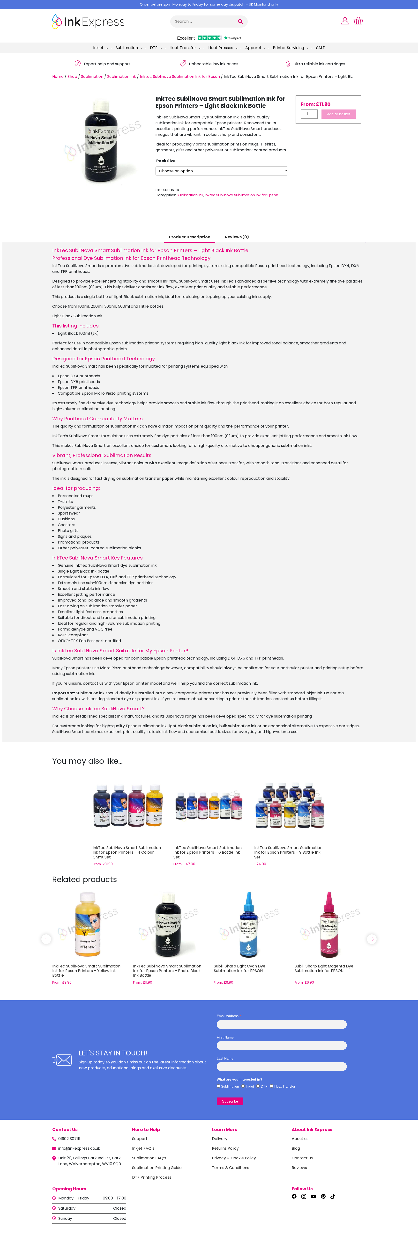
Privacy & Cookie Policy (234, 1158)
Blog (296, 1148)
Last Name (225, 1058)
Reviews (299, 1167)
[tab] (189, 237)
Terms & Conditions (230, 1167)
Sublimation (127, 48)
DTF (153, 48)
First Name (225, 1037)
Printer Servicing (288, 48)
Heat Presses (220, 48)
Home (58, 76)
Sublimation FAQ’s (149, 1158)
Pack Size (165, 161)
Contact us (302, 1158)
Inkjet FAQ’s (143, 1148)
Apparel (253, 48)
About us (300, 1138)
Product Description (189, 237)
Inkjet (98, 48)
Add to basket (339, 114)
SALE (320, 48)
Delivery (219, 1138)
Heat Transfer (183, 48)
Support (140, 1138)
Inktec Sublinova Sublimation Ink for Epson (180, 76)
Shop (72, 76)
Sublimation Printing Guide (157, 1167)
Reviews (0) (237, 237)
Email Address (229, 1016)
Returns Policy (225, 1148)
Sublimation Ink (121, 76)
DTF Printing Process (151, 1177)
